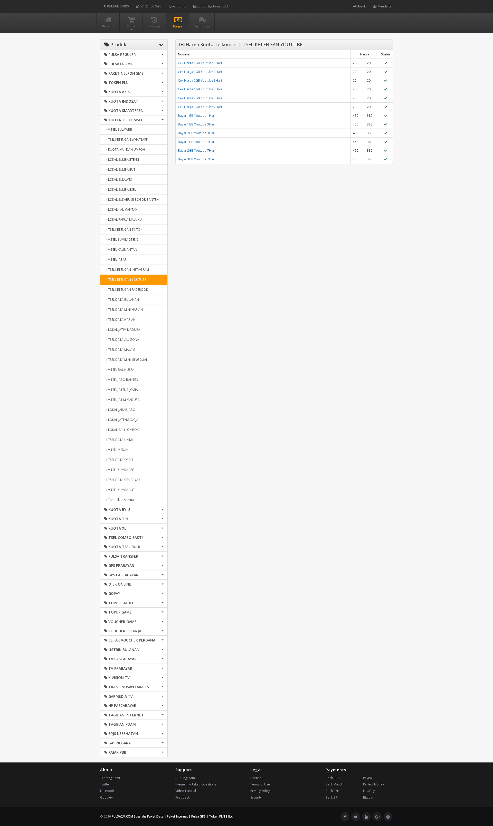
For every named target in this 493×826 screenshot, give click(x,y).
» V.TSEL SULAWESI (118, 129)
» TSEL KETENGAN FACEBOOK (126, 289)
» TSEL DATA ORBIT (118, 460)
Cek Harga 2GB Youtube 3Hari (200, 80)
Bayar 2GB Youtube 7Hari (196, 150)
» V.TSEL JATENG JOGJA (121, 389)
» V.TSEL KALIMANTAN (120, 249)
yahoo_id (179, 6)
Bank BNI (332, 791)
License (255, 778)
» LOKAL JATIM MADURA (122, 329)
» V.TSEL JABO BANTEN (121, 379)
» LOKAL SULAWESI (118, 179)
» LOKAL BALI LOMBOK (121, 429)
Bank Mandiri (335, 784)
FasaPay (369, 791)
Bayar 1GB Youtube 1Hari (196, 115)
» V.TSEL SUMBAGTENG (121, 239)
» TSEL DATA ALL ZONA (121, 339)
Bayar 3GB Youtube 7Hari (196, 159)
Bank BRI (332, 797)
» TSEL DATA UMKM (119, 440)
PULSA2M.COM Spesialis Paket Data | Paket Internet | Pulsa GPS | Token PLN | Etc (172, 816)
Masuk (361, 6)
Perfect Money (373, 784)
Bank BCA (333, 778)
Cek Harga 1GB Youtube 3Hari (200, 72)
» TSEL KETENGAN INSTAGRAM (126, 269)
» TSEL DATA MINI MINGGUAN (126, 359)
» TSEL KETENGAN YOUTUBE (125, 279)
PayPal (368, 778)
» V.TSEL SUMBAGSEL (119, 470)
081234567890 (117, 6)
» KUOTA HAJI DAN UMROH (124, 149)
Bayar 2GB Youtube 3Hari (196, 133)
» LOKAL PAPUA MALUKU (123, 219)
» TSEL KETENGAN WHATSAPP (126, 139)
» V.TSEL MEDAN (116, 450)
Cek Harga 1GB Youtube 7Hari (200, 89)
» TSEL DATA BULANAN (121, 299)
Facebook (107, 791)
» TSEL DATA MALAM (119, 349)
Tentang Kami (110, 778)
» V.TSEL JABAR (115, 259)
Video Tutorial (185, 791)
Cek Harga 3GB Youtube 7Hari (200, 107)
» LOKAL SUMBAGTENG (121, 159)
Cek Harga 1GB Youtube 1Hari (200, 63)
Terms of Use (260, 784)
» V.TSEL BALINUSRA (119, 369)
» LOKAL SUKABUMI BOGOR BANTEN (131, 199)
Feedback (182, 797)
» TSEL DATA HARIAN (120, 319)
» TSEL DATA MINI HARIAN (123, 309)
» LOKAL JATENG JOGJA (121, 419)
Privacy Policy (260, 791)
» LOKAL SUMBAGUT (119, 169)
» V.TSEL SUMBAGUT (119, 490)
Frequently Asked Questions (195, 784)
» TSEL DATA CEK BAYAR (122, 480)
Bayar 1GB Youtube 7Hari (196, 142)
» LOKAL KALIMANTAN (121, 209)
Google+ (106, 797)
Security (256, 797)
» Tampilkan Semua (119, 500)
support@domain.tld (212, 6)
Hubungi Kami (185, 778)
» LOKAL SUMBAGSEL (120, 189)
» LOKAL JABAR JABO (119, 409)
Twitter (105, 784)
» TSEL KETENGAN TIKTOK (123, 229)
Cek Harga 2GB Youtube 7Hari (200, 98)
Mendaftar (385, 6)
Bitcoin (368, 797)
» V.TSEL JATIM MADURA (122, 399)
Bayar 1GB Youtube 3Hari (196, 124)
